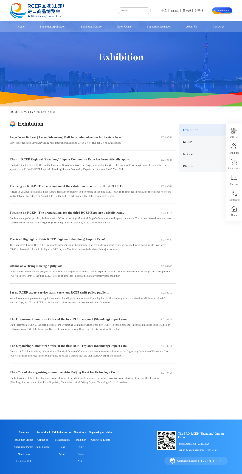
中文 (164, 10)
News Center (124, 26)
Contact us (218, 26)
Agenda (62, 454)
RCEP (187, 142)
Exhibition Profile (24, 440)
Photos (188, 166)
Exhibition (48, 111)
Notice (188, 154)
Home (21, 26)
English (175, 10)
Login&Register (222, 10)
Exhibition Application (52, 26)
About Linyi (24, 454)
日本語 (187, 10)
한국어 (199, 10)
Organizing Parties (23, 447)
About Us (191, 26)
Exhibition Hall (24, 461)
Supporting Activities (159, 26)
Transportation (62, 440)
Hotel (62, 447)
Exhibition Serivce (91, 26)
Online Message (42, 447)
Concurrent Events (100, 440)
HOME (14, 111)
